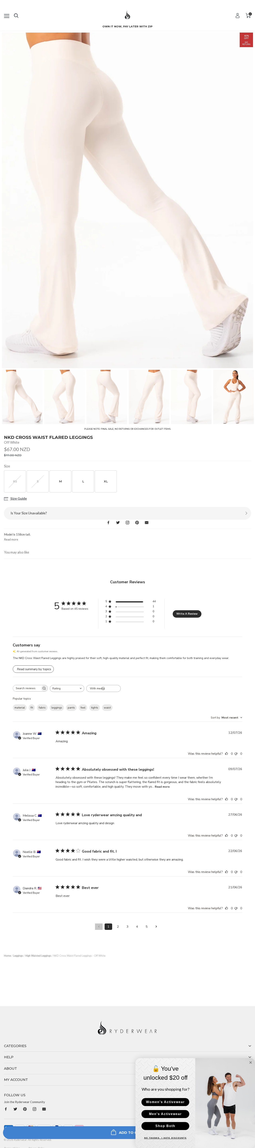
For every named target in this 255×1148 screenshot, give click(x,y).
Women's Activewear (165, 1102)
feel (82, 708)
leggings (56, 708)
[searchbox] (26, 688)
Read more (162, 787)
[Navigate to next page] (156, 926)
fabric (42, 708)
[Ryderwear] (127, 16)
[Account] (237, 15)
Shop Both (165, 1126)
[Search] (16, 14)
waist (107, 708)
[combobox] (67, 688)
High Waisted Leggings (38, 955)
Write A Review (187, 614)
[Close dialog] (250, 1062)
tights (94, 708)
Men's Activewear (165, 1114)
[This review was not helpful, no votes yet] (236, 753)
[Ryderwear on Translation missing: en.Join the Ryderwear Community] (6, 1109)
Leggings (18, 955)
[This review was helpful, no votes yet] (227, 753)
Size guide (18, 499)
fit (31, 708)
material (20, 708)
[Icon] (6, 15)
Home (7, 955)
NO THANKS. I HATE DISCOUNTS (165, 1138)
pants (71, 708)
